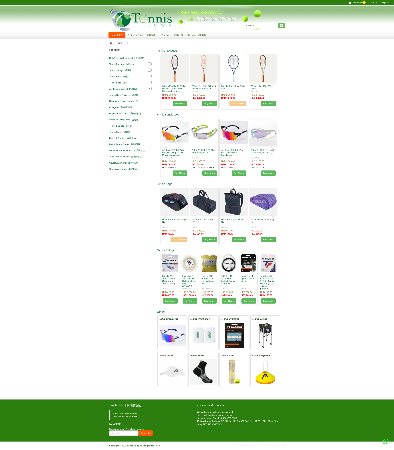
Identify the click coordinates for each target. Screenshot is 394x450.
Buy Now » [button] (180, 103)
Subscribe (146, 433)
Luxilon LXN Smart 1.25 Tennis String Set (266, 280)
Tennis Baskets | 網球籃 (120, 126)
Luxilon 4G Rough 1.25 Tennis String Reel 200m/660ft (168, 281)
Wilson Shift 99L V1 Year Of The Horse (233, 87)
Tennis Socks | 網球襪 (119, 132)
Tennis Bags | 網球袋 (119, 76)
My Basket (358, 2)
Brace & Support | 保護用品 (122, 138)
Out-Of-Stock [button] (208, 103)
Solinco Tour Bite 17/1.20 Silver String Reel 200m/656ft (227, 281)
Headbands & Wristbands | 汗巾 (124, 101)
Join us (373, 2)
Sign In (385, 2)
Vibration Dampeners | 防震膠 (123, 119)
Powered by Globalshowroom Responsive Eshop (261, 445)
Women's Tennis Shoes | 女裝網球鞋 (127, 150)
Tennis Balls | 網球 (118, 82)
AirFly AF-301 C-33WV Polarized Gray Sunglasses (173, 152)
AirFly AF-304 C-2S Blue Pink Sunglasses (203, 151)
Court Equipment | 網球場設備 (123, 163)
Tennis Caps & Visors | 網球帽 (123, 95)
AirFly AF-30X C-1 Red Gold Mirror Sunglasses (232, 151)
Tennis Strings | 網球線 (120, 70)
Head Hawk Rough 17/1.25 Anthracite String (248, 280)
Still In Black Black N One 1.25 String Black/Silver (207, 280)
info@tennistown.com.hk (220, 415)
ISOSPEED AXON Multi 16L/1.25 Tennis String (188, 280)
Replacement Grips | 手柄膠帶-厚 (125, 113)
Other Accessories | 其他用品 (123, 169)
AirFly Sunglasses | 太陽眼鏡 (123, 89)
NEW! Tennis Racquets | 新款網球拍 (126, 58)
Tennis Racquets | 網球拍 (121, 64)
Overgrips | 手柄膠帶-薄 (120, 107)
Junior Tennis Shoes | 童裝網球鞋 (125, 156)
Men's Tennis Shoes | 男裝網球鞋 (125, 144)
